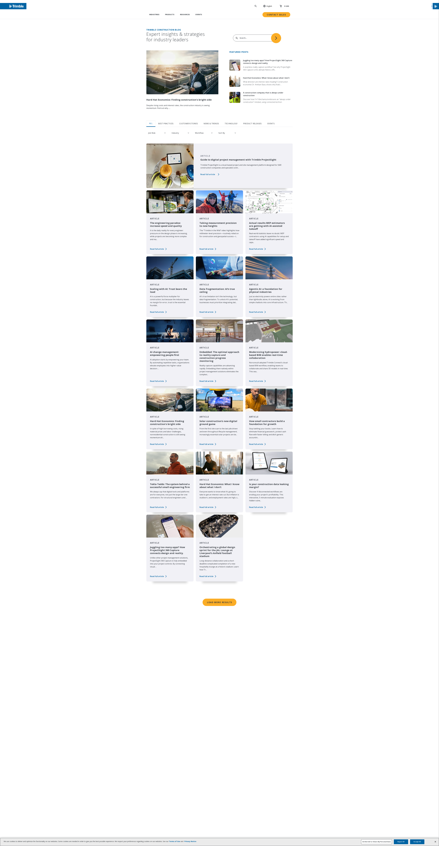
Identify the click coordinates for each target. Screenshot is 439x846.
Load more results (219, 602)
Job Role (151, 133)
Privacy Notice (190, 841)
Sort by (221, 133)
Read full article (207, 174)
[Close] (435, 841)
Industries (154, 14)
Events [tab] (271, 123)
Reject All (401, 842)
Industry (175, 133)
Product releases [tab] (252, 123)
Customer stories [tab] (188, 123)
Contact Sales (276, 14)
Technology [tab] (231, 123)
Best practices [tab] (166, 123)
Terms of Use (174, 841)
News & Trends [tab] (211, 123)
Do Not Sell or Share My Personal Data (376, 842)
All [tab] (151, 123)
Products (169, 14)
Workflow (199, 133)
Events (198, 14)
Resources (185, 14)
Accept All (417, 842)
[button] (266, 6)
